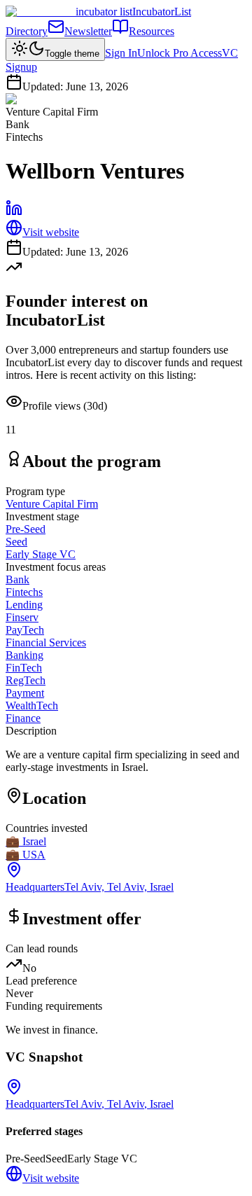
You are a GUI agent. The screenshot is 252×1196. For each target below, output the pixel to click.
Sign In (121, 53)
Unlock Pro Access (179, 53)
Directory (27, 31)
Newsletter (88, 31)
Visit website (50, 232)
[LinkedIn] (14, 212)
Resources (151, 31)
